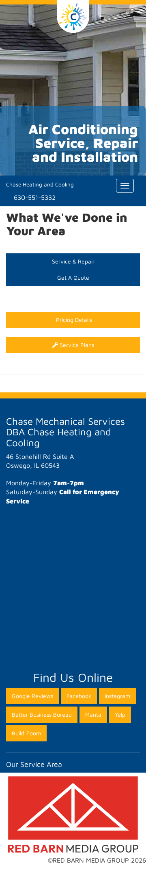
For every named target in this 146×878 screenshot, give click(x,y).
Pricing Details (73, 319)
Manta (93, 714)
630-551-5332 (35, 197)
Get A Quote (73, 277)
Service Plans (76, 344)
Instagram (117, 695)
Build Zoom (26, 733)
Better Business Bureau (42, 714)
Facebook (79, 695)
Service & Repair (73, 261)
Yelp (120, 714)
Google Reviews (32, 695)
